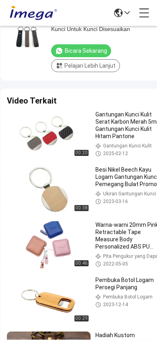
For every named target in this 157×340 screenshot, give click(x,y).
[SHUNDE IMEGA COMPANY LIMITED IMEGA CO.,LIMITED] (33, 13)
